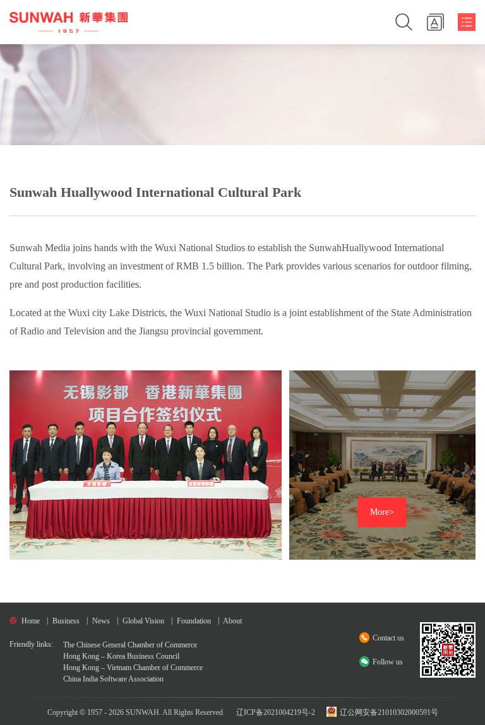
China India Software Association (113, 679)
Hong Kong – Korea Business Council (121, 656)
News (101, 620)
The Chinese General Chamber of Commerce (130, 644)
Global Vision (143, 620)
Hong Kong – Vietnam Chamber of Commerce (133, 667)
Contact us (388, 638)
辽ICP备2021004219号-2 (275, 712)
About (232, 620)
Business (66, 620)
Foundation (194, 620)
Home (30, 620)
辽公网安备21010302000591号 (388, 712)
